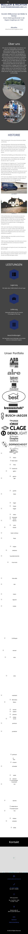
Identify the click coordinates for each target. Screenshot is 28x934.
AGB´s (14, 917)
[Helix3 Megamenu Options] (8, 2)
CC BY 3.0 (16, 872)
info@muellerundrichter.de (14, 879)
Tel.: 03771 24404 (14, 887)
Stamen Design (11, 872)
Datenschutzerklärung (14, 922)
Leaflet (3, 872)
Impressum (14, 919)
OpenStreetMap (25, 872)
